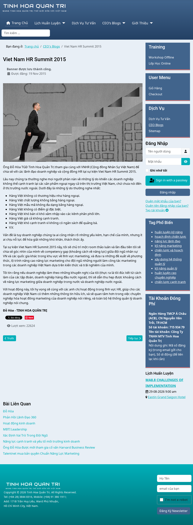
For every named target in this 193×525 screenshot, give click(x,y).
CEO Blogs (156, 125)
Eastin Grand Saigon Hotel (166, 397)
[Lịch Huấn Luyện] (63, 23)
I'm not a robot (176, 500)
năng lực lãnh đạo (167, 241)
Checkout (155, 94)
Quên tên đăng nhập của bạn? (167, 206)
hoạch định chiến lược (170, 237)
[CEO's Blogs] (123, 23)
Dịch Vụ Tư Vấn (84, 23)
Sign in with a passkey (171, 180)
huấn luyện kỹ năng (169, 232)
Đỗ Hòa (8, 411)
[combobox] (26, 33)
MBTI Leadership (15, 429)
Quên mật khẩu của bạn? (163, 201)
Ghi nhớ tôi (158, 170)
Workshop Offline (161, 57)
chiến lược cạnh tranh (170, 282)
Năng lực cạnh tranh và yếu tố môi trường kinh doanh (41, 441)
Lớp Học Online (160, 63)
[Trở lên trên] (186, 518)
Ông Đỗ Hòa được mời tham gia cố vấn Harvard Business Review (49, 447)
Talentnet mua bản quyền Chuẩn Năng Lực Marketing (41, 453)
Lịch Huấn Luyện (47, 23)
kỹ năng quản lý (166, 268)
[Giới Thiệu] (150, 23)
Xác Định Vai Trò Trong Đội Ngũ (25, 435)
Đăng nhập (168, 192)
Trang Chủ (20, 23)
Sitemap (154, 131)
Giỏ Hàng (155, 88)
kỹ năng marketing (168, 246)
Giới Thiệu (140, 23)
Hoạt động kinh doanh (19, 423)
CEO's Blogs (111, 23)
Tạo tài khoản (155, 210)
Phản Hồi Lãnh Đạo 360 (19, 417)
